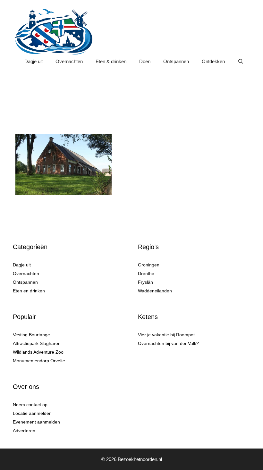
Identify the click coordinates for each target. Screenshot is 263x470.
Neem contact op (30, 404)
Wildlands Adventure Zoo (38, 352)
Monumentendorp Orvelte (39, 360)
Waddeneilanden (155, 290)
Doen (144, 61)
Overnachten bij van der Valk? (168, 343)
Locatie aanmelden (32, 413)
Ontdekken (213, 61)
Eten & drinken (111, 61)
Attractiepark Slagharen (37, 343)
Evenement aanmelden (36, 421)
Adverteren (24, 430)
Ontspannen (176, 61)
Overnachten (69, 61)
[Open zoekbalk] (240, 61)
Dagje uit (33, 61)
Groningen (148, 264)
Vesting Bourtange (31, 334)
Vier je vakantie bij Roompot (166, 334)
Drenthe (146, 273)
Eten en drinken (29, 290)
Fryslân (145, 282)
